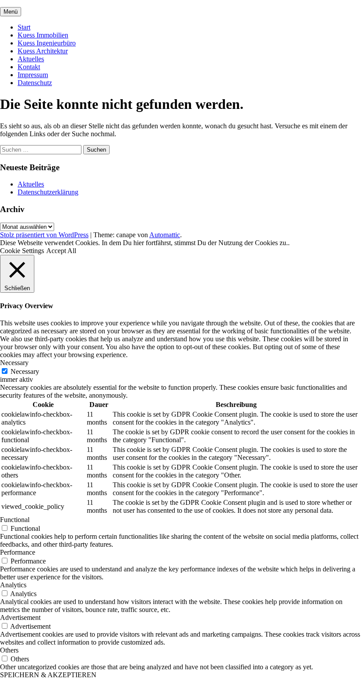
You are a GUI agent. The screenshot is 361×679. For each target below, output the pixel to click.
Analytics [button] (13, 585)
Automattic (164, 235)
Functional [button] (14, 519)
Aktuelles (31, 59)
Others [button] (9, 650)
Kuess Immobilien (43, 35)
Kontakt (29, 67)
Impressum (33, 74)
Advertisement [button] (20, 617)
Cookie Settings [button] (22, 250)
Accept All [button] (61, 250)
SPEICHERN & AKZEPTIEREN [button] (48, 675)
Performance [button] (17, 552)
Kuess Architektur (43, 51)
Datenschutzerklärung (48, 192)
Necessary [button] (14, 362)
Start (24, 27)
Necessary (25, 371)
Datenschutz (35, 82)
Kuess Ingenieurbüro (47, 43)
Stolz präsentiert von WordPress (44, 235)
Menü (11, 11)
